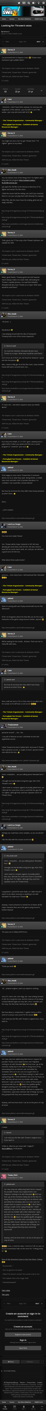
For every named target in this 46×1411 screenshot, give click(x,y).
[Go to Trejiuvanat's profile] (4, 726)
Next (38, 42)
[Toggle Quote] (5, 346)
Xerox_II (6, 32)
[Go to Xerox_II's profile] (4, 51)
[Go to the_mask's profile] (4, 171)
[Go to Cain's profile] (4, 100)
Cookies (39, 1382)
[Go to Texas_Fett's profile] (4, 1176)
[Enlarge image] (30, 57)
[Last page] (43, 41)
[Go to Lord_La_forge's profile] (4, 525)
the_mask (12, 170)
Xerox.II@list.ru (7, 1148)
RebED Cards (17, 34)
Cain (10, 99)
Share (11, 1362)
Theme (22, 1382)
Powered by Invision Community (23, 1397)
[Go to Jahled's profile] (4, 469)
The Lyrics (5, 1294)
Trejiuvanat (13, 724)
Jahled (10, 467)
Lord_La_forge (14, 524)
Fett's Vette (6, 1290)
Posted (15, 52)
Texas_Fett (13, 1175)
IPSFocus (15, 1382)
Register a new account (23, 1335)
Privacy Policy (31, 1382)
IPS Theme (7, 1382)
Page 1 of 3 (23, 42)
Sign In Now (23, 1348)
